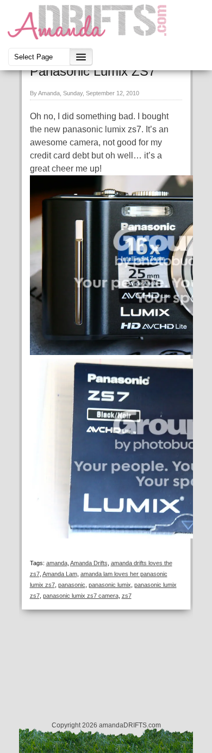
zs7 (127, 595)
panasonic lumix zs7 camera (81, 595)
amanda (56, 563)
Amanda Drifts (89, 563)
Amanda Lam (59, 574)
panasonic (71, 584)
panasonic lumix (110, 584)
